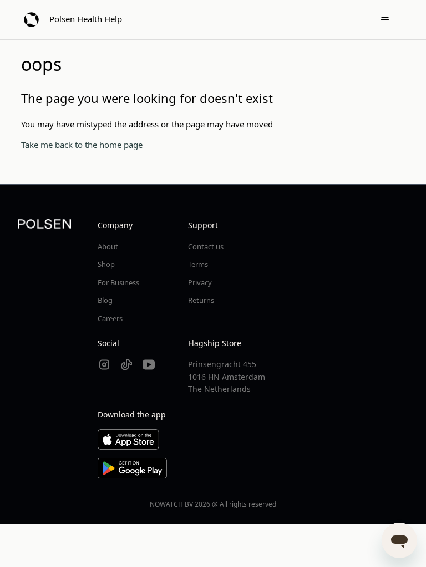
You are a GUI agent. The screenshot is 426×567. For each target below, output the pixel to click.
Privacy (200, 282)
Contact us (206, 246)
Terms (198, 264)
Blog (105, 300)
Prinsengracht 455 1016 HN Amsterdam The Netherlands (226, 376)
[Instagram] (104, 364)
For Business (118, 282)
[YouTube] (148, 364)
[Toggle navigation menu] (385, 20)
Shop (106, 264)
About (108, 246)
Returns (201, 300)
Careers (110, 318)
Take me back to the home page (82, 144)
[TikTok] (126, 364)
